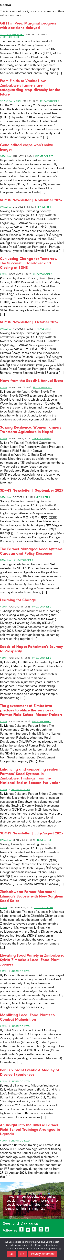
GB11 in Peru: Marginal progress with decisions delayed (28, 25)
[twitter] (28, 1229)
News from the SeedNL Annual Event (31, 380)
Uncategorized (9, 37)
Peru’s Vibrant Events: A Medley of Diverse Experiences (29, 1072)
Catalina (5, 156)
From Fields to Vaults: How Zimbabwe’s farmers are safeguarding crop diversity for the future (30, 88)
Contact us (29, 1224)
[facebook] (21, 1229)
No (22, 1254)
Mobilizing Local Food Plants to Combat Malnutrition (27, 1017)
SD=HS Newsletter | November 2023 (31, 200)
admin (3, 274)
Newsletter (44, 207)
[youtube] (47, 1229)
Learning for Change (18, 600)
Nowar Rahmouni (10, 101)
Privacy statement (42, 1254)
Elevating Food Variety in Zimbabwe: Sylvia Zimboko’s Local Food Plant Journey (32, 960)
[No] (60, 1249)
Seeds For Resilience (26, 9)
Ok (11, 1254)
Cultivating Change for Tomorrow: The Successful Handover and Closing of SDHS (29, 263)
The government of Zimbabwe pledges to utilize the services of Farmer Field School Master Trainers (31, 710)
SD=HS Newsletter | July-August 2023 (31, 833)
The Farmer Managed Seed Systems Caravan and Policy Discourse (31, 551)
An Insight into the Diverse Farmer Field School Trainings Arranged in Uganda (30, 1129)
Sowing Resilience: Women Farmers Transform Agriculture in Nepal (30, 429)
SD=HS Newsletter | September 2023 (31, 490)
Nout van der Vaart (12, 34)
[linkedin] (34, 1229)
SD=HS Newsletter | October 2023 (29, 322)
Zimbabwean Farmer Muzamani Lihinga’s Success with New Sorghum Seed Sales (31, 896)
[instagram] (40, 1229)
